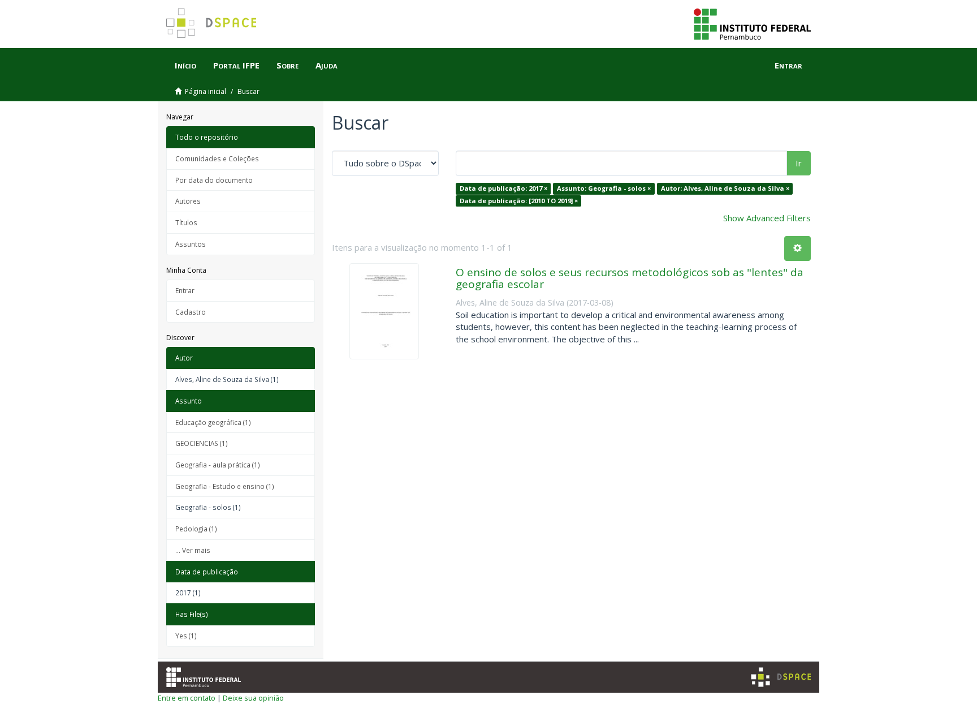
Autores (188, 200)
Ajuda (326, 65)
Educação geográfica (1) (213, 422)
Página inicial (205, 91)
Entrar (184, 290)
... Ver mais (192, 550)
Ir (799, 163)
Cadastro (190, 311)
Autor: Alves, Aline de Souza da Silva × (725, 188)
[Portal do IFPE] (752, 23)
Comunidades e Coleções (217, 158)
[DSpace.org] (781, 677)
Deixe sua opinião (253, 698)
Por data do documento (214, 179)
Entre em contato (186, 698)
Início (185, 65)
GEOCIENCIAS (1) (201, 443)
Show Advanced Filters (767, 218)
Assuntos (190, 243)
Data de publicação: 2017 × (503, 188)
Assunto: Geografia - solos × (604, 188)
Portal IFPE (236, 65)
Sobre (287, 65)
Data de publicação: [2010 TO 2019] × (519, 200)
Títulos (186, 222)
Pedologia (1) (196, 528)
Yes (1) (186, 635)
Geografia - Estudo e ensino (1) (224, 486)
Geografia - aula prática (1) (217, 464)
